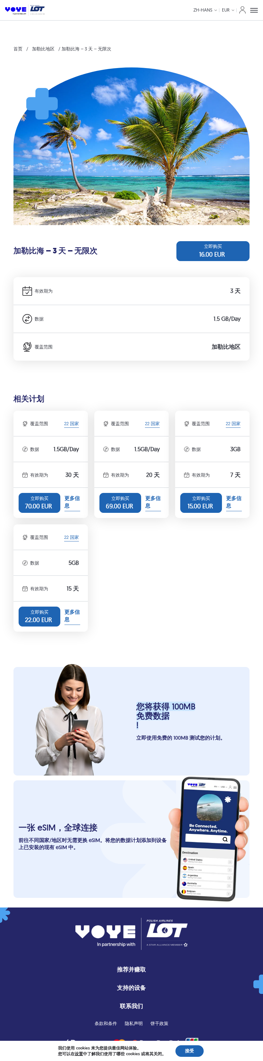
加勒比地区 (43, 48)
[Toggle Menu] (254, 10)
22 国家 (71, 424)
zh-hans (202, 10)
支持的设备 (131, 987)
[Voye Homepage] (25, 10)
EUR (226, 10)
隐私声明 (134, 1023)
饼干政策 (159, 1023)
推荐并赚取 (131, 969)
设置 (79, 1054)
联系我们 (131, 1006)
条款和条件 (106, 1023)
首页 (17, 48)
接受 (189, 1051)
